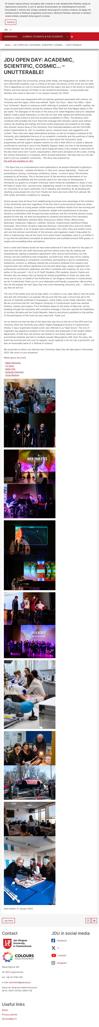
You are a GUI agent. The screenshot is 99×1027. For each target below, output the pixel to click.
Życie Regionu (12, 375)
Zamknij (10, 22)
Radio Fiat (10, 369)
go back (9, 920)
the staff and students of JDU (18, 161)
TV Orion (9, 366)
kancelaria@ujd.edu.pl (19, 982)
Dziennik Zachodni (14, 372)
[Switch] (72, 36)
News (7, 45)
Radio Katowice (13, 363)
